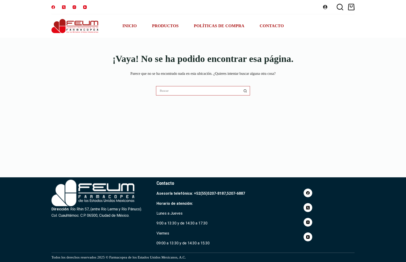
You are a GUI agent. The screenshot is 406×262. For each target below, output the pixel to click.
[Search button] (245, 90)
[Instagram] (74, 7)
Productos (165, 25)
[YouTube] (85, 7)
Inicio (129, 25)
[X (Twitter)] (64, 7)
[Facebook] (53, 7)
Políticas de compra (219, 25)
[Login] (325, 7)
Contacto (272, 25)
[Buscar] (340, 7)
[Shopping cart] (351, 7)
